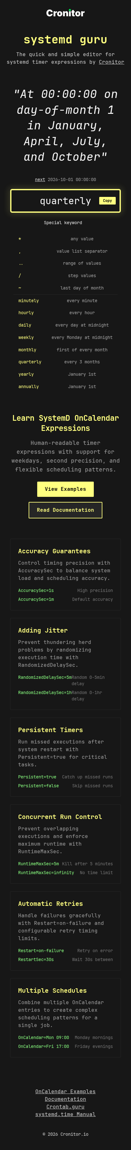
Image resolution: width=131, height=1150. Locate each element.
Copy (107, 200)
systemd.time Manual (65, 1114)
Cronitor (111, 62)
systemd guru (65, 39)
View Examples (65, 489)
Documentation (65, 1099)
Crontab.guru (65, 1106)
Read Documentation (65, 510)
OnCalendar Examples (65, 1091)
